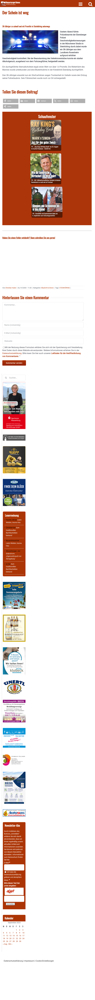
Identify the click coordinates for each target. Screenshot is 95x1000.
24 (23, 938)
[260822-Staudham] (45, 121)
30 (20, 941)
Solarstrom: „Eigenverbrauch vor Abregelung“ (13, 556)
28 (14, 941)
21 (14, 938)
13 (10, 936)
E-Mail (7, 863)
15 (17, 936)
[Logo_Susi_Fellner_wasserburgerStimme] (14, 729)
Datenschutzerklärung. (12, 353)
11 (4, 936)
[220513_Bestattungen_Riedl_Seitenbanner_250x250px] (14, 701)
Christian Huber (10, 288)
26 (7, 941)
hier (8, 860)
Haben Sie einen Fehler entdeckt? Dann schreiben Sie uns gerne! (28, 237)
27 (10, 941)
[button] (10, 101)
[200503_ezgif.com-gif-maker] (14, 648)
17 (23, 936)
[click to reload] (14, 891)
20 (10, 938)
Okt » (10, 944)
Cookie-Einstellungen (45, 961)
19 (7, 938)
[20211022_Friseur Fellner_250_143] (14, 754)
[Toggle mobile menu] (81, 4)
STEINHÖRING (64, 288)
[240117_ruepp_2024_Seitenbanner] (14, 447)
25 (4, 941)
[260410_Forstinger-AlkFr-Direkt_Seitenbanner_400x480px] (14, 616)
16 (20, 936)
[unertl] (14, 681)
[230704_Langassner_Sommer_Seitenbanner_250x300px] (14, 583)
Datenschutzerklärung (12, 875)
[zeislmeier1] (14, 811)
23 (20, 938)
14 (14, 936)
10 (23, 933)
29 (17, 941)
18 (4, 938)
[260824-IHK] (45, 155)
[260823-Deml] (47, 188)
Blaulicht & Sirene (47, 288)
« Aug (5, 944)
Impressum (29, 961)
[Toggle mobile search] (90, 4)
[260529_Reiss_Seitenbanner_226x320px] (14, 773)
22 (17, 938)
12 (7, 936)
